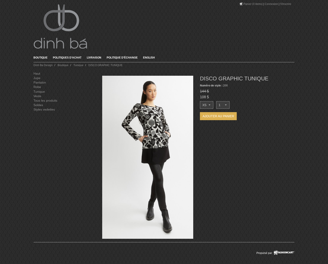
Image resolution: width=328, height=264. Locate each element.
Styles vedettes (44, 109)
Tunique (39, 91)
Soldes (38, 105)
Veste (37, 96)
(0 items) (253, 4)
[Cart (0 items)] (241, 4)
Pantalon (39, 82)
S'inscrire (285, 4)
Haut (36, 73)
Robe (37, 87)
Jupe (36, 78)
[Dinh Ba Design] (60, 26)
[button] (206, 105)
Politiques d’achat (67, 57)
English (149, 57)
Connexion (271, 4)
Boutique (40, 57)
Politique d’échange (122, 57)
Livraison (94, 57)
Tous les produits (45, 100)
